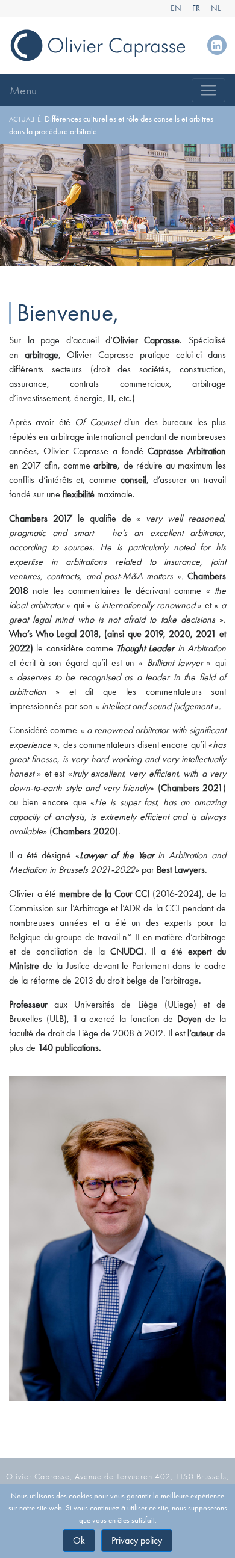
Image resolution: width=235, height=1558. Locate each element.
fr (196, 8)
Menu (23, 90)
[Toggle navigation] (208, 90)
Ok (79, 1540)
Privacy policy (136, 1540)
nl (216, 8)
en (176, 8)
